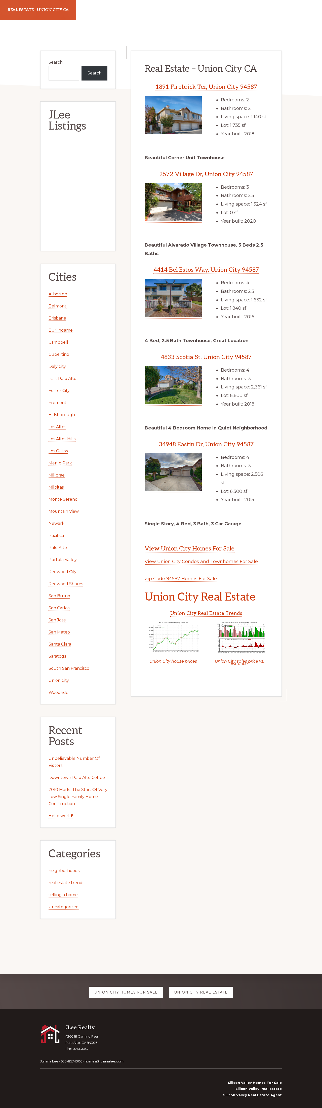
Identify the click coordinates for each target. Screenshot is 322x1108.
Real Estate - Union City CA (38, 10)
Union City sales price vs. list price (239, 662)
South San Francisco (69, 668)
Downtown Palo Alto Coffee (77, 777)
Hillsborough (62, 414)
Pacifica (56, 535)
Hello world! (61, 815)
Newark (56, 523)
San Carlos (59, 608)
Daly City (57, 366)
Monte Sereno (63, 499)
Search (56, 62)
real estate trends (66, 882)
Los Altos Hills (62, 439)
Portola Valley (63, 559)
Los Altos (57, 426)
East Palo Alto (62, 378)
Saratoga (57, 656)
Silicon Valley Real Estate (258, 1089)
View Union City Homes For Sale (189, 548)
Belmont (57, 306)
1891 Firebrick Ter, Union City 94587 (206, 87)
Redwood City (62, 571)
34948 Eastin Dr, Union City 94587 (206, 444)
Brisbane (57, 318)
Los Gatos (58, 451)
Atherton (58, 294)
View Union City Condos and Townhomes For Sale (201, 561)
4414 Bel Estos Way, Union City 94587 (206, 269)
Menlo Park (60, 463)
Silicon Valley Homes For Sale (255, 1083)
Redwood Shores (66, 583)
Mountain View (64, 511)
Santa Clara (60, 644)
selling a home (63, 894)
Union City (59, 680)
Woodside (58, 692)
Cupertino (59, 354)
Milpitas (56, 487)
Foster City (59, 390)
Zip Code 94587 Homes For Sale (181, 578)
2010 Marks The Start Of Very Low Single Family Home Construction (78, 796)
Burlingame (61, 330)
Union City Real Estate (200, 597)
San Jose (57, 620)
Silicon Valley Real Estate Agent (252, 1095)
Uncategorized (64, 906)
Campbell (58, 342)
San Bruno (59, 595)
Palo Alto (58, 547)
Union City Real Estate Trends (206, 613)
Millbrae (57, 475)
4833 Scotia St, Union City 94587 (206, 357)
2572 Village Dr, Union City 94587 (206, 174)
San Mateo (59, 632)
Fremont (57, 402)
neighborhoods (64, 870)
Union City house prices (173, 661)
